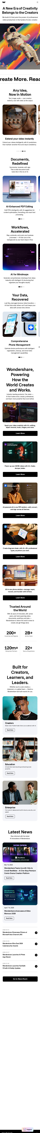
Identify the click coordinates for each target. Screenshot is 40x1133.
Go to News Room (20, 979)
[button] (19, 151)
